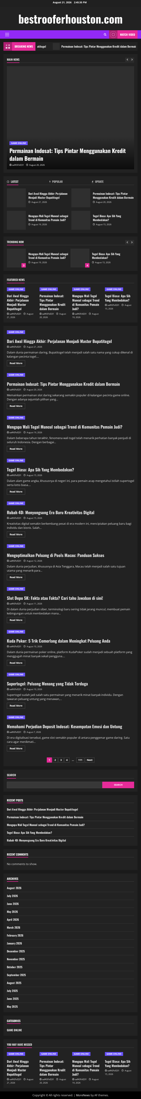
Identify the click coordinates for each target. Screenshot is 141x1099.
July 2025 (12, 991)
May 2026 (12, 912)
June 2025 (13, 999)
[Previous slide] (127, 60)
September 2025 (16, 975)
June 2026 (13, 904)
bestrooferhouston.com (70, 18)
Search (11, 775)
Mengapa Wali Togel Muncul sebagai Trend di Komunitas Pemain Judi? (16, 220)
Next (90, 760)
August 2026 (14, 888)
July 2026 (12, 896)
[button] (7, 34)
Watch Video (127, 34)
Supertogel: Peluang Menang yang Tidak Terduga (47, 683)
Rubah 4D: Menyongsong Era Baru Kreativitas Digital (129, 258)
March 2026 (13, 927)
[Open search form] (105, 34)
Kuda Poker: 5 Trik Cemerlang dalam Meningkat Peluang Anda (58, 641)
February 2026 (15, 935)
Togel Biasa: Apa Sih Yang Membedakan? (80, 220)
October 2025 (14, 967)
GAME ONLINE (18, 143)
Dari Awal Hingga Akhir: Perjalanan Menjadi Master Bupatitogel (16, 197)
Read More (17, 363)
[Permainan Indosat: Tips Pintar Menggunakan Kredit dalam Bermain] (70, 117)
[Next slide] (132, 60)
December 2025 (16, 951)
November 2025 (16, 959)
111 (80, 760)
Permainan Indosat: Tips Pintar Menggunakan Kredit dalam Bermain (88, 46)
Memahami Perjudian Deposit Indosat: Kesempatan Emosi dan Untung (64, 726)
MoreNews (83, 1095)
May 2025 (12, 1006)
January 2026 (14, 943)
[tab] (28, 182)
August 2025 (14, 983)
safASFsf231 (18, 164)
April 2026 (13, 919)
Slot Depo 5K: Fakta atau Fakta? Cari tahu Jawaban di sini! (55, 598)
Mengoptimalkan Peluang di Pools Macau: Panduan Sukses (55, 555)
